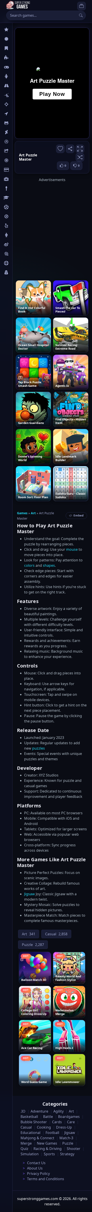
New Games (47, 1143)
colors (29, 565)
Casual (18, 48)
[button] (80, 157)
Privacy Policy (38, 1173)
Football (52, 1132)
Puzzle (17, 57)
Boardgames (69, 1116)
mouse (72, 549)
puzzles (38, 748)
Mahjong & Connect (37, 1137)
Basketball (29, 1116)
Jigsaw (17, 216)
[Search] (80, 15)
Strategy (67, 1154)
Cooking (44, 1127)
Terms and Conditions (45, 1178)
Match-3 (66, 1137)
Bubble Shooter (34, 1121)
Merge (26, 1143)
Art (15, 132)
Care (16, 179)
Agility (17, 123)
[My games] (81, 6)
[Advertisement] (46, 228)
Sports (17, 263)
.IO (15, 113)
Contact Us (36, 1162)
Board (17, 151)
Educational (30, 1132)
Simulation (30, 1154)
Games (22, 513)
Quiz (16, 244)
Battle (17, 95)
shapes (49, 565)
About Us (35, 1168)
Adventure (39, 1111)
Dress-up (64, 1127)
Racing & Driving (47, 1148)
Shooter (73, 1148)
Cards (17, 169)
